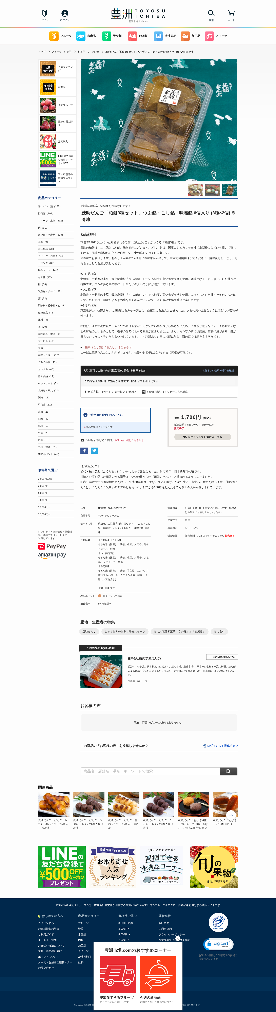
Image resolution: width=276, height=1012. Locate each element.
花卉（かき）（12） (49, 355)
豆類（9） (43, 241)
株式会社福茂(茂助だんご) (112, 508)
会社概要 (164, 923)
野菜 (80, 928)
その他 (95, 51)
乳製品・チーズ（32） (50, 291)
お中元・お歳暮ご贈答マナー (55, 962)
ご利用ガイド (46, 934)
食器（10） (44, 348)
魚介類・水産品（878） (51, 234)
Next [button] (231, 815)
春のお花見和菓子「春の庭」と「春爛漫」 (179, 631)
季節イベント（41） (49, 454)
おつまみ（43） (47, 369)
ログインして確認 (112, 596)
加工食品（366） (47, 249)
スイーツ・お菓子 (61, 51)
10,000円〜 (44, 507)
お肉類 (143, 35)
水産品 (91, 35)
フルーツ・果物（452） (51, 220)
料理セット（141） (48, 270)
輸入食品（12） (47, 376)
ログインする (46, 923)
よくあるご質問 (47, 939)
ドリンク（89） (47, 263)
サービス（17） (47, 341)
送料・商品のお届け (50, 951)
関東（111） (45, 397)
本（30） (43, 326)
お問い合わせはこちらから (129, 440)
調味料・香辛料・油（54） (53, 305)
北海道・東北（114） (50, 390)
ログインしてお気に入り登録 (205, 436)
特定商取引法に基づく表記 (174, 939)
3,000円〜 (43, 486)
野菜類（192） (46, 213)
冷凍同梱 (170, 35)
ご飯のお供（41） (48, 362)
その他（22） (45, 277)
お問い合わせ (46, 967)
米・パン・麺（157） (50, 206)
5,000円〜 (43, 493)
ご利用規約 (165, 928)
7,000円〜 (43, 500)
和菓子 (81, 51)
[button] (218, 944)
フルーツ (66, 35)
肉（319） (44, 227)
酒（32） (43, 298)
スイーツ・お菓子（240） (52, 256)
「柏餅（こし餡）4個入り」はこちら (105, 347)
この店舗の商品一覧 (224, 656)
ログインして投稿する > (222, 745)
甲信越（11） (45, 404)
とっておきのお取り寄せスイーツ (125, 631)
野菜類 (117, 35)
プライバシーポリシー (172, 934)
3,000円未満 (45, 478)
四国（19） (44, 440)
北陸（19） (44, 425)
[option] (55, 811)
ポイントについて (48, 956)
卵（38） (43, 284)
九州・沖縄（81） (48, 447)
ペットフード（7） (48, 383)
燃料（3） (43, 319)
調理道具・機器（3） (49, 333)
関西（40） (44, 418)
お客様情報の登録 (48, 928)
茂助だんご (89, 631)
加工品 (196, 35)
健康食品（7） (46, 312)
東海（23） (44, 411)
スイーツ (221, 35)
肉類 (80, 939)
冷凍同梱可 (84, 956)
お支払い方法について (51, 945)
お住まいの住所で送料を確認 (218, 370)
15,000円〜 (44, 514)
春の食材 (219, 631)
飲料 (80, 962)
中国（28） (44, 433)
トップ (41, 51)
